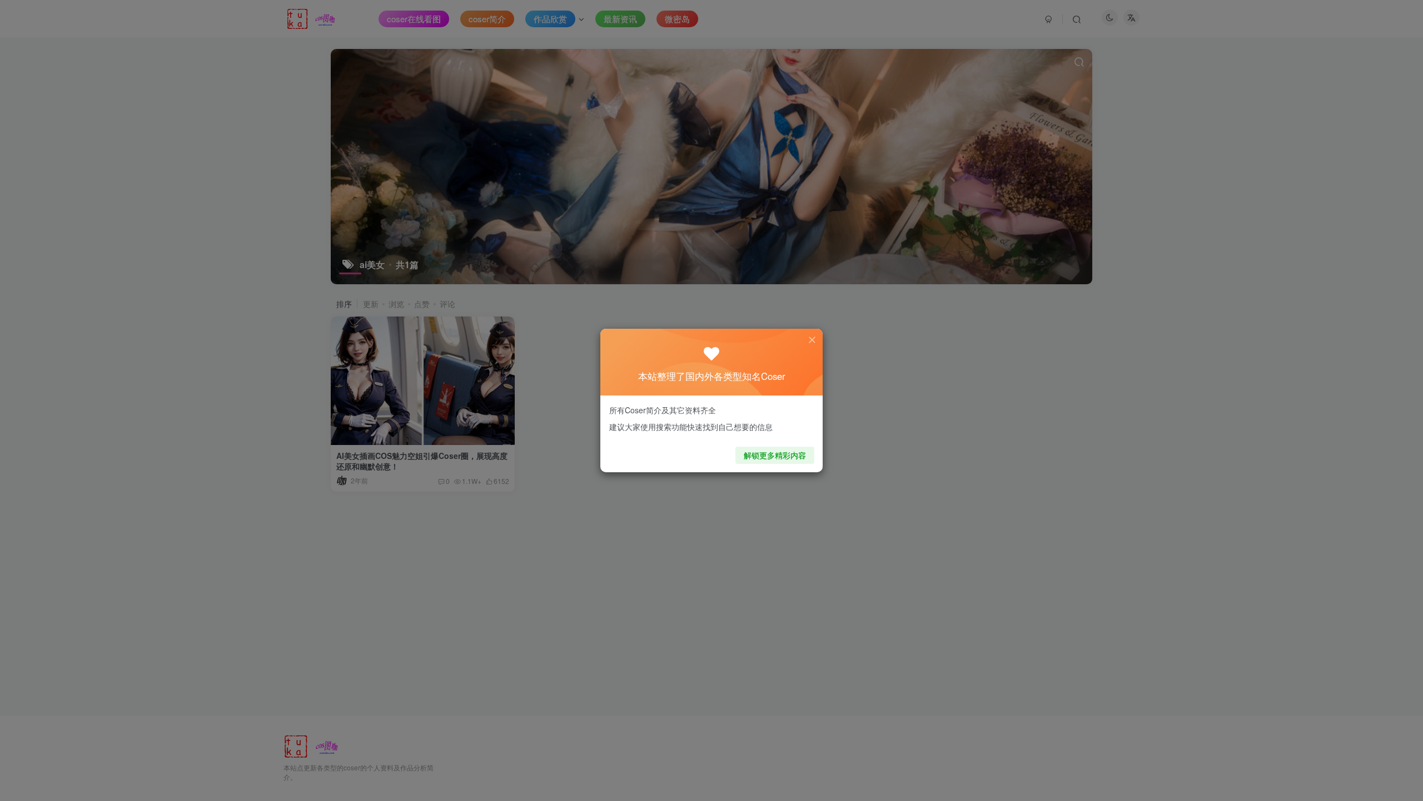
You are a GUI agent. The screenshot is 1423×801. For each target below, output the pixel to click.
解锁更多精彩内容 (775, 455)
